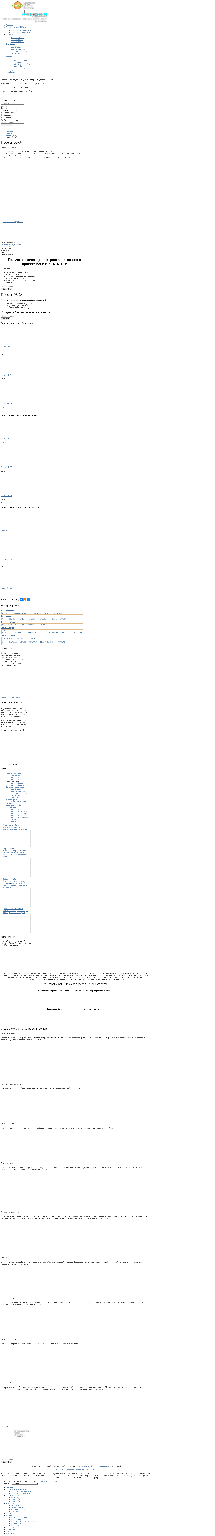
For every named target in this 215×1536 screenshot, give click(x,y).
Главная (9, 1487)
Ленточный (15, 795)
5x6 (31, 613)
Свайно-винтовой (18, 791)
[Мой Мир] (28, 599)
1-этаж (4, 631)
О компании (11, 1527)
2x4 (6, 619)
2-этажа (5, 632)
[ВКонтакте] (21, 599)
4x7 (26, 613)
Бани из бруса (7, 616)
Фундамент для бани (11, 825)
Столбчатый (16, 789)
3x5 (8, 613)
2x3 (3, 619)
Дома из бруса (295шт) (20, 1493)
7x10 (48, 633)
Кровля (9, 1515)
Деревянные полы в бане (13, 909)
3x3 (3, 613)
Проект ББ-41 (6, 404)
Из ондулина (16, 1519)
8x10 (58, 633)
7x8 (54, 613)
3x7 (14, 613)
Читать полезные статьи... (12, 698)
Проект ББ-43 (6, 346)
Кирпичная (7, 881)
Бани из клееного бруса (20, 811)
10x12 (53, 642)
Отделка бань (11, 799)
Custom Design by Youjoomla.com (51, 1481)
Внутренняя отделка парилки (15, 851)
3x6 (11, 613)
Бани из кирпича (18, 815)
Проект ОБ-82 (6, 559)
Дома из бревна (8, 635)
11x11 (57, 642)
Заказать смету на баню (11, 245)
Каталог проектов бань (15, 773)
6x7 (43, 613)
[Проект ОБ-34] (13, 232)
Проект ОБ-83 (6, 531)
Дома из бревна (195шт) (21, 1491)
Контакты (10, 1533)
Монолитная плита (19, 793)
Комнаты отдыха (10, 853)
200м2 (20, 633)
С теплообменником (14, 884)
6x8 (46, 613)
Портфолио (10, 1529)
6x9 (49, 613)
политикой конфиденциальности (97, 1466)
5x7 (34, 613)
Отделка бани (8, 849)
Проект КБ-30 (6, 467)
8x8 (57, 613)
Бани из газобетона (19, 813)
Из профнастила (18, 1525)
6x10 (36, 633)
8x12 (68, 633)
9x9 (60, 613)
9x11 (72, 633)
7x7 (51, 613)
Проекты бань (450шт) (15, 1495)
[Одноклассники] (24, 599)
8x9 (54, 633)
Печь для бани (12, 803)
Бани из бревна (7, 610)
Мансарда (8, 115)
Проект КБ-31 (6, 496)
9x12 (76, 633)
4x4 (17, 613)
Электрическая (17, 883)
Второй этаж (9, 113)
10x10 (80, 633)
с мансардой (12, 638)
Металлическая (19, 881)
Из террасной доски (17, 913)
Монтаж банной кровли (16, 801)
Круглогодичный (11, 120)
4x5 (20, 613)
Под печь (14, 797)
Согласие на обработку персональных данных (75, 1470)
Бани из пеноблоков (19, 817)
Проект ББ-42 (6, 375)
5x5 (28, 613)
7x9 (45, 633)
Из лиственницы (9, 911)
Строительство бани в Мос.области (15, 806)
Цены (8, 1531)
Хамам (14, 819)
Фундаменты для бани (15, 787)
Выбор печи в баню (11, 879)
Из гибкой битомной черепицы (23, 1521)
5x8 (37, 613)
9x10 (65, 633)
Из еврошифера (17, 1523)
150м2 (14, 633)
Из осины (21, 911)
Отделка (9, 1513)
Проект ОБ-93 (6, 588)
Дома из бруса (7, 628)
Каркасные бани (8, 622)
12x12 (62, 642)
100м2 (9, 633)
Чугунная (6, 883)
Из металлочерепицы (19, 1517)
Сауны (13, 821)
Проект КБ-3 (6, 439)
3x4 (6, 613)
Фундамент (5, 108)
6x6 (40, 613)
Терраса (7, 118)
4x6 (23, 613)
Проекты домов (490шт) (16, 1489)
